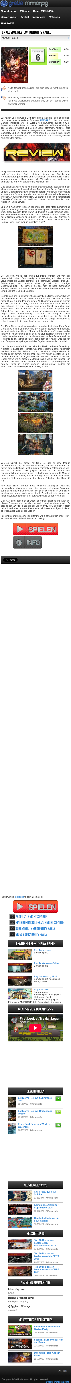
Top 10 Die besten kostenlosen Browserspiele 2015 (45, 1243)
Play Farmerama (42, 950)
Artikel (25, 16)
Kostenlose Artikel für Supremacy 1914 (46, 1206)
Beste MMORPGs (43, 11)
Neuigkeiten (8, 11)
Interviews (38, 16)
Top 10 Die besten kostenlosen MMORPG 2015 (46, 1269)
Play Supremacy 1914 (45, 976)
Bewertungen (9, 16)
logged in (19, 897)
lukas (11, 1293)
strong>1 (12, 1310)
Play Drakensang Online (46, 963)
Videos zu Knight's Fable (31, 934)
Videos (55, 16)
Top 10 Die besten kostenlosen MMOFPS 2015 (46, 1256)
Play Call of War (42, 989)
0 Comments (36, 1104)
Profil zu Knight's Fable (31, 916)
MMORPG (45, 120)
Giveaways (7, 22)
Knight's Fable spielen (35, 906)
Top (65, 1371)
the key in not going (18, 1301)
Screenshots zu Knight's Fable (35, 928)
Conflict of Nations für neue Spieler (46, 1219)
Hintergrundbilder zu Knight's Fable (39, 922)
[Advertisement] (35, 720)
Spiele (26, 11)
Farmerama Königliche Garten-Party (47, 1328)
